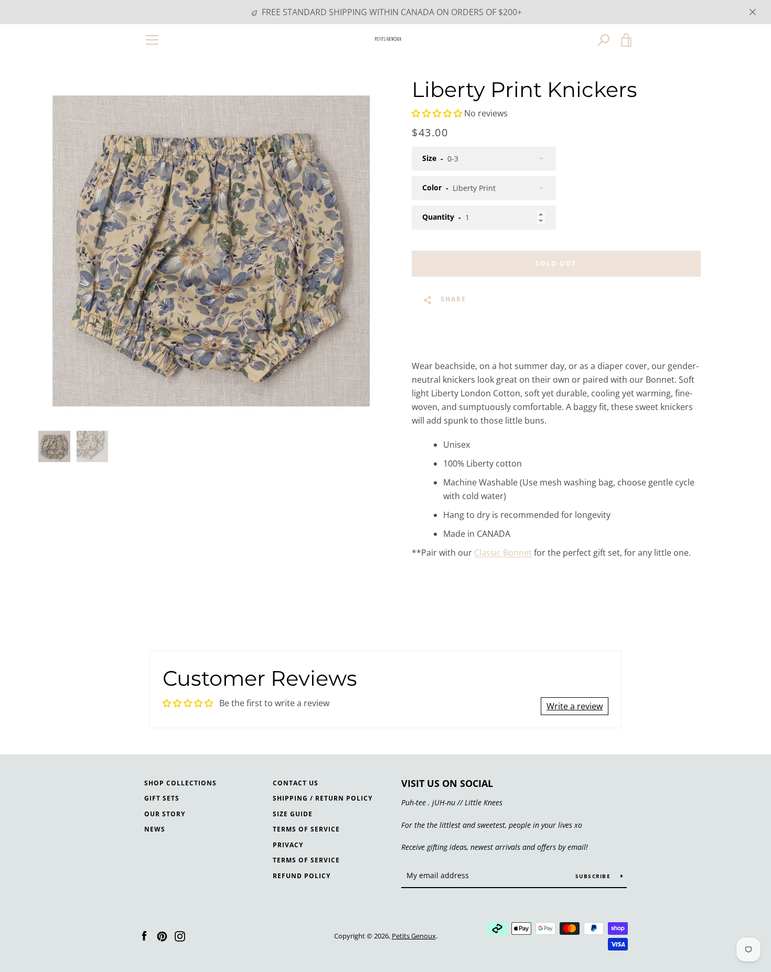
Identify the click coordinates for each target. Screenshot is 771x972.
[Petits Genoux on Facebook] (144, 935)
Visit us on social (447, 783)
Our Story (164, 813)
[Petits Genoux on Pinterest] (162, 935)
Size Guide (293, 813)
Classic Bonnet (503, 552)
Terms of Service (306, 829)
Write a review (575, 706)
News (154, 829)
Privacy (288, 844)
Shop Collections (180, 783)
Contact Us (295, 783)
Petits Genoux (414, 936)
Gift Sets (161, 798)
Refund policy (301, 875)
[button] (437, 113)
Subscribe (594, 876)
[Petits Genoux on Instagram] (180, 935)
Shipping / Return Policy (322, 798)
